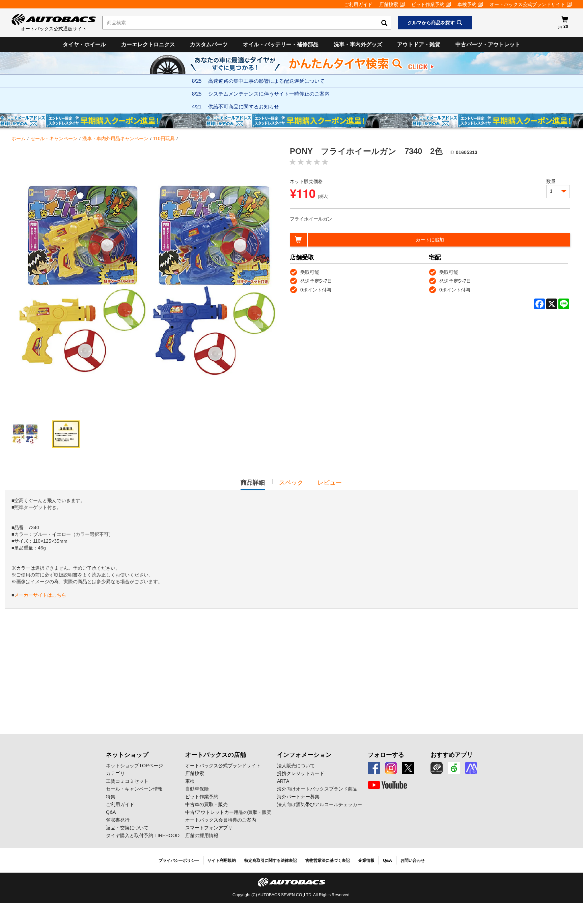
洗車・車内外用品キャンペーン (115, 138)
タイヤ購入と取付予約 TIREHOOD (142, 835)
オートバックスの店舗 (215, 754)
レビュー (329, 482)
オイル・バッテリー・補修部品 (280, 44)
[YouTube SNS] (387, 785)
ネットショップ (127, 754)
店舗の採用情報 (201, 835)
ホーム (18, 138)
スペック (291, 482)
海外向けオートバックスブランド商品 (317, 789)
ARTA (283, 781)
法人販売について (296, 765)
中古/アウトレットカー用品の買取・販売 (228, 812)
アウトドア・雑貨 (418, 44)
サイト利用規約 (221, 860)
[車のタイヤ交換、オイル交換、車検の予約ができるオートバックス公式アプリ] (437, 768)
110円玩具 (164, 138)
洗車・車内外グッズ (358, 44)
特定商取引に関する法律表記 (270, 860)
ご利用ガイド (358, 4)
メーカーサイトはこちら (40, 595)
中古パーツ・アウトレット (487, 44)
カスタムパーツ (209, 44)
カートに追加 (430, 239)
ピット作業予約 (427, 4)
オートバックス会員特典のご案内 (220, 820)
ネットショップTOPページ (134, 765)
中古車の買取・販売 (206, 804)
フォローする (386, 754)
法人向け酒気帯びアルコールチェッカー (319, 804)
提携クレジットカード (300, 773)
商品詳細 (253, 484)
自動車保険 (197, 789)
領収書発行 (118, 820)
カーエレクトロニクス (148, 44)
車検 (190, 781)
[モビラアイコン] (471, 768)
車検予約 (466, 4)
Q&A (111, 812)
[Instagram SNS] (391, 768)
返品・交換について (127, 827)
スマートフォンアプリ (208, 827)
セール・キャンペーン (54, 138)
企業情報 (366, 860)
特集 (110, 796)
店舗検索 (388, 4)
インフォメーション (304, 754)
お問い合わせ (412, 860)
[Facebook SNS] (374, 768)
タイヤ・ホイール (84, 44)
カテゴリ (115, 773)
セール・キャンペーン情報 (134, 789)
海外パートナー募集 (298, 796)
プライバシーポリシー (179, 860)
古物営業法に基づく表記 (327, 860)
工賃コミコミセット (127, 781)
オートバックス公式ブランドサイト (527, 4)
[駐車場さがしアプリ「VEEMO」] (454, 768)
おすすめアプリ (452, 754)
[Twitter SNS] (408, 768)
